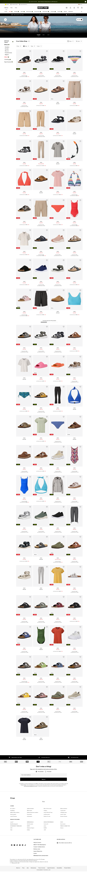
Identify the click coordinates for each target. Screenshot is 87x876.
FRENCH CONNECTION (65, 826)
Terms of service (41, 867)
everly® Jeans (63, 814)
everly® (11, 822)
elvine (45, 826)
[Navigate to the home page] (18, 840)
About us (18, 867)
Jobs (28, 867)
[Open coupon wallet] (66, 8)
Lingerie (45, 810)
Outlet (7, 4)
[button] (70, 41)
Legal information (51, 867)
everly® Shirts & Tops (48, 812)
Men (12, 7)
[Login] (70, 8)
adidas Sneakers (30, 808)
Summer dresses (63, 816)
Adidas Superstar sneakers (32, 812)
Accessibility (59, 867)
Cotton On (46, 824)
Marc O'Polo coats (47, 808)
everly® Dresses (13, 816)
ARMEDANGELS (30, 822)
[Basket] (82, 8)
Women (6, 7)
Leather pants (47, 814)
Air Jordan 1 (12, 808)
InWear (28, 829)
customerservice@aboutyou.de (30, 786)
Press (23, 867)
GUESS (45, 827)
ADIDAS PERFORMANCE (49, 822)
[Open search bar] (81, 11)
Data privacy (33, 867)
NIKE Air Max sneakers (14, 812)
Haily (11, 829)
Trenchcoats (63, 810)
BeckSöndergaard (14, 824)
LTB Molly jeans (63, 812)
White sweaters (63, 808)
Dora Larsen (62, 824)
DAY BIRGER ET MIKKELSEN (16, 826)
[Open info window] (85, 1)
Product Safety (67, 867)
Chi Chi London (30, 824)
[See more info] (24, 77)
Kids (16, 7)
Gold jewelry (29, 816)
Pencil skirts (29, 814)
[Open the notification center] (74, 8)
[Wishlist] (78, 8)
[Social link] (12, 845)
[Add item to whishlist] (30, 51)
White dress (29, 810)
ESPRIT (28, 826)
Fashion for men (47, 816)
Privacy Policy (23, 784)
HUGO (61, 822)
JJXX (45, 829)
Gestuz (61, 827)
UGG (11, 827)
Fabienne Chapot (30, 827)
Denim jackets (13, 814)
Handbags (12, 810)
